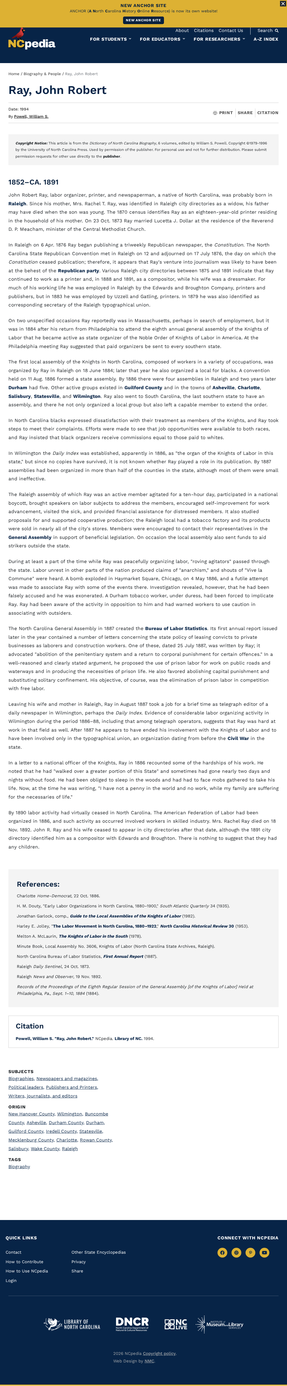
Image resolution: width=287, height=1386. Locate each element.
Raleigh (17, 203)
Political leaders (26, 1087)
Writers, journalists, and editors (42, 1096)
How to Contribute (24, 1261)
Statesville (46, 396)
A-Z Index (266, 39)
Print (226, 112)
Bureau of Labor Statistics (176, 628)
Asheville (223, 387)
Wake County (45, 1148)
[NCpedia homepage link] (31, 38)
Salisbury (19, 396)
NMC (149, 1361)
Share (245, 112)
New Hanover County (31, 1114)
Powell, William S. (31, 116)
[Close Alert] (283, 3)
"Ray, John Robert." (74, 1038)
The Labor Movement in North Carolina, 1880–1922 (104, 926)
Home (13, 74)
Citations (204, 30)
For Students (108, 39)
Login (11, 1280)
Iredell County (62, 1131)
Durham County (66, 1122)
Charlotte (249, 387)
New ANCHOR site (143, 20)
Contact (13, 1252)
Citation (268, 112)
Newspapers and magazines (67, 1078)
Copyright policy (159, 1353)
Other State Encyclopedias (98, 1252)
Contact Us (231, 30)
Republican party (78, 270)
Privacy (78, 1261)
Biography (19, 1166)
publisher (111, 156)
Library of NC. (128, 1038)
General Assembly (30, 537)
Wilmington (87, 396)
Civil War (238, 738)
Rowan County (96, 1140)
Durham (17, 387)
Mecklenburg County (31, 1140)
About (182, 30)
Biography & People (42, 74)
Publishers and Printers (72, 1087)
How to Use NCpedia (27, 1271)
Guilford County (143, 387)
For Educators (160, 39)
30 (197, 926)
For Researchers (217, 39)
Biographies (21, 1078)
